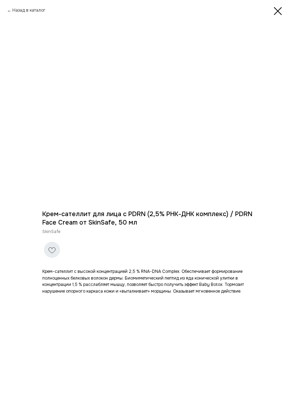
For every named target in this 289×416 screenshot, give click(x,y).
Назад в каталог (28, 10)
